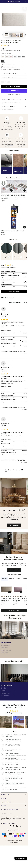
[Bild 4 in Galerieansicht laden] (17, 35)
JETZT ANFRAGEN (14, 570)
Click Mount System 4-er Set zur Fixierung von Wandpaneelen (20, 195)
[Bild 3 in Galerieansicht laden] (14, 35)
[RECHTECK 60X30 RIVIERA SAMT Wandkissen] (6, 589)
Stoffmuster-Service (9, 145)
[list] (14, 131)
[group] (14, 265)
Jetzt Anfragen (21, 145)
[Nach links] (2, 1)
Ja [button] (18, 351)
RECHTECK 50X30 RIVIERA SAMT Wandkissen (18, 600)
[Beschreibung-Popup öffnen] (9, 257)
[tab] (15, 303)
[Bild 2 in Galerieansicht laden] (10, 35)
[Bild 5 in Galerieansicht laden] (21, 35)
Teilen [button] (24, 351)
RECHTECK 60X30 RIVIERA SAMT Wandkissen (6, 600)
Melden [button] (21, 351)
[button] (6, 470)
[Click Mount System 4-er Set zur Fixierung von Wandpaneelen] (20, 186)
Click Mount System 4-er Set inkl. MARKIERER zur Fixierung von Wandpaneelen (7, 196)
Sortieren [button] (4, 297)
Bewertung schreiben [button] (14, 291)
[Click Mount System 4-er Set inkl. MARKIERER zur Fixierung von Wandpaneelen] (7, 186)
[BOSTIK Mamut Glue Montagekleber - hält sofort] (14, 217)
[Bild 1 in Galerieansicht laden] (6, 35)
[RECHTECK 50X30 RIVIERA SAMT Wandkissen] (18, 589)
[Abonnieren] (26, 813)
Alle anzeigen (14, 610)
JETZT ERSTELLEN (14, 525)
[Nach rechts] (25, 1)
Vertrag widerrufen (20, 858)
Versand (6, 50)
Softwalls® (11, 840)
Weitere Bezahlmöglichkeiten (14, 94)
